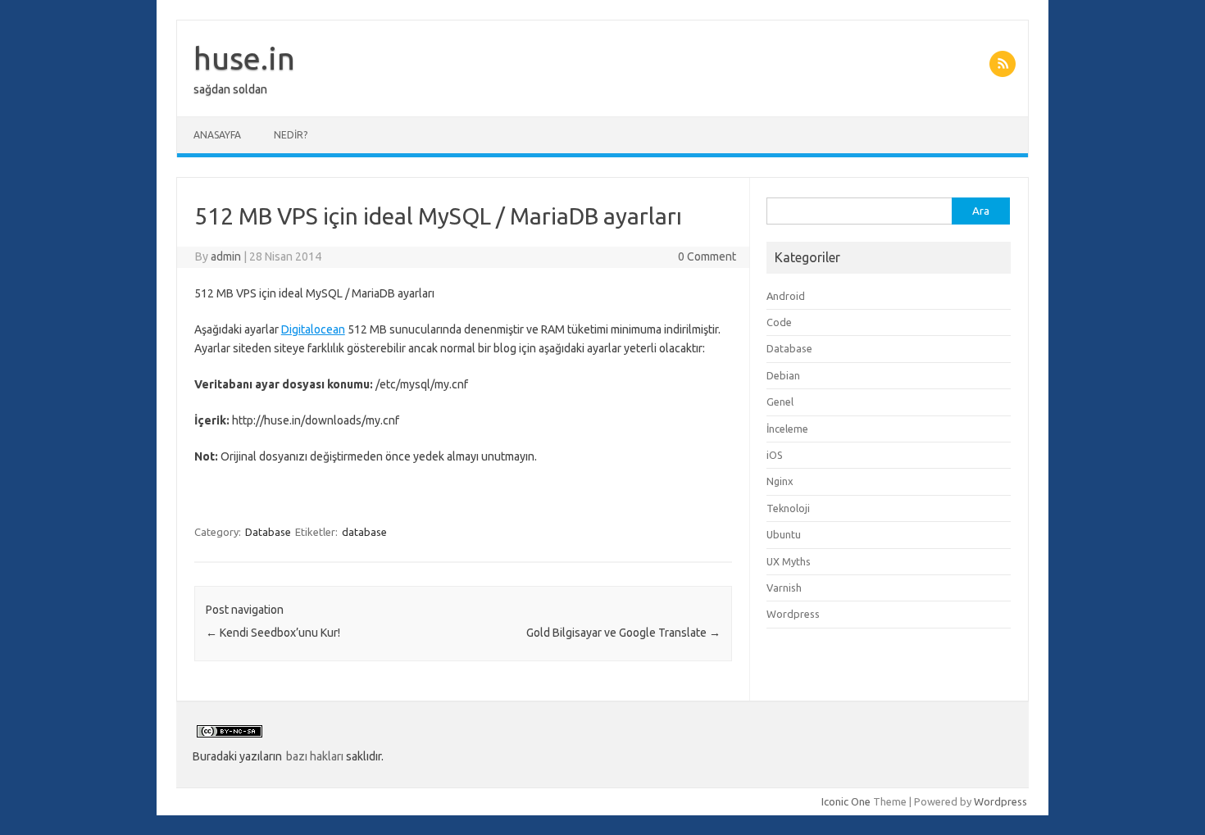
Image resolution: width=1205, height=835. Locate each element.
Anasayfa (217, 134)
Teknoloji (788, 508)
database (364, 532)
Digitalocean (313, 329)
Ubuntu (783, 534)
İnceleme (787, 428)
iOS (774, 455)
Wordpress (793, 613)
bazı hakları (314, 756)
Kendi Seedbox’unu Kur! (273, 632)
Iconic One (846, 801)
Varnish (784, 587)
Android (785, 296)
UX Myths (788, 561)
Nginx (779, 481)
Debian (783, 375)
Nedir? (290, 134)
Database (268, 532)
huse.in (244, 58)
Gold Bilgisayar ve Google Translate (623, 632)
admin (226, 256)
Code (779, 322)
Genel (779, 401)
